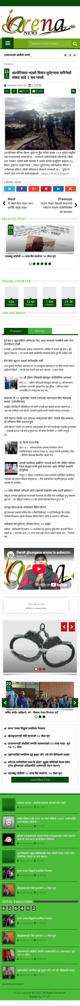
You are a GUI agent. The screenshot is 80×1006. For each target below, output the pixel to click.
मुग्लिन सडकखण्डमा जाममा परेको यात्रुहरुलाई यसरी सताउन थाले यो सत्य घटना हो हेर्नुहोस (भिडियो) (46, 837)
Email (39, 91)
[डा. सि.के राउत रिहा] (11, 448)
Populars (16, 331)
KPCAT (46, 996)
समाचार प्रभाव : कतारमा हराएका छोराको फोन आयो (41, 803)
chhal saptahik (23, 992)
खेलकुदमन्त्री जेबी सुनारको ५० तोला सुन (29, 736)
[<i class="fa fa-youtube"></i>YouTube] (43, 3)
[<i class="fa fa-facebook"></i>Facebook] (31, 3)
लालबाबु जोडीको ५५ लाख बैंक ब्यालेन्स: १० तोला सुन (30, 256)
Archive (39, 331)
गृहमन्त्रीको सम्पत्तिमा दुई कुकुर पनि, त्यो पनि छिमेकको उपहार (39, 754)
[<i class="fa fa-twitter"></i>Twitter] (37, 3)
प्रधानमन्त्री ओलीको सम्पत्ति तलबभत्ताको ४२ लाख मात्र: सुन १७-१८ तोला (39, 55)
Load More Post (40, 779)
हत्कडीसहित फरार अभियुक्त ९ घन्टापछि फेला (41, 650)
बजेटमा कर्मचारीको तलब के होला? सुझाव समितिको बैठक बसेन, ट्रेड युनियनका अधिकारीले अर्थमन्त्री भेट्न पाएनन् (39, 763)
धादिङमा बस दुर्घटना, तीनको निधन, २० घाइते (27, 524)
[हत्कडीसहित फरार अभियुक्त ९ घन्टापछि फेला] (40, 646)
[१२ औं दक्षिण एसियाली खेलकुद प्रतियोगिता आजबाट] (11, 383)
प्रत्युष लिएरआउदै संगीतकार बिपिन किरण (25, 507)
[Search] (75, 43)
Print (25, 91)
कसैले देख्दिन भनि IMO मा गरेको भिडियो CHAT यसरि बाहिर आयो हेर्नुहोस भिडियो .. (46, 820)
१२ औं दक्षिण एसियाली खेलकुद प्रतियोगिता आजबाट (45, 377)
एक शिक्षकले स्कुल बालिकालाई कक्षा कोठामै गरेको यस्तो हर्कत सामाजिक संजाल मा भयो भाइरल (46, 854)
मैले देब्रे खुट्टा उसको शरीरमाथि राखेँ (23, 361)
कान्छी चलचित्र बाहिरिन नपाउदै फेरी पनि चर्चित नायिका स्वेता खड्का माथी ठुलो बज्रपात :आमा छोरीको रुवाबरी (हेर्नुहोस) (47, 466)
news (17, 182)
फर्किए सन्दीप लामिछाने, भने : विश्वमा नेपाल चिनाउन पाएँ (31, 712)
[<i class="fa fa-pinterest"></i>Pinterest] (49, 3)
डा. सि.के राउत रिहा (29, 442)
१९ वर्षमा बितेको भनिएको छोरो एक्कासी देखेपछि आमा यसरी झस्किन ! (38, 490)
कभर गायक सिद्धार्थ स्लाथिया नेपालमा (26, 728)
